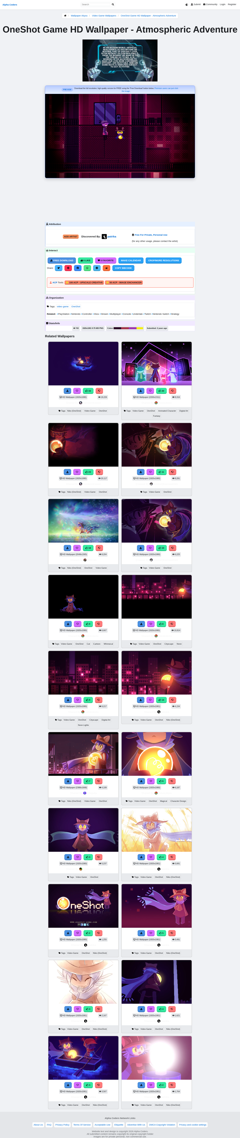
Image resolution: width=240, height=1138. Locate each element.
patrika (112, 236)
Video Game (90, 411)
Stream (104, 314)
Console (127, 314)
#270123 (117, 328)
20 (162, 391)
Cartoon (96, 644)
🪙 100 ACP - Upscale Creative (84, 282)
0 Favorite (107, 260)
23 (89, 472)
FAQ (49, 1125)
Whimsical (108, 644)
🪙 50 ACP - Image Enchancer (124, 282)
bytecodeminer (92, 869)
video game (62, 306)
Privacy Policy (62, 1125)
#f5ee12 (139, 328)
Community (211, 4)
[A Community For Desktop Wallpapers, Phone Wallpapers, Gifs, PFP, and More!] (65, 15)
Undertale (137, 314)
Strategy (174, 314)
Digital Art (183, 411)
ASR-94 (91, 560)
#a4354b (125, 328)
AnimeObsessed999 (166, 484)
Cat (88, 644)
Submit (197, 4)
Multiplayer (115, 314)
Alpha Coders (9, 4)
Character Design (178, 801)
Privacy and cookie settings (192, 1125)
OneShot (75, 306)
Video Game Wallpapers (104, 15)
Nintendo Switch (161, 314)
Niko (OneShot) (74, 411)
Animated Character (167, 411)
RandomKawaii (92, 402)
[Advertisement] (120, 199)
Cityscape (168, 644)
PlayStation (63, 314)
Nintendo (75, 314)
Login (222, 4)
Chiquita (92, 793)
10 (162, 548)
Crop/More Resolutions (163, 260)
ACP (54, 282)
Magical (163, 801)
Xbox (96, 314)
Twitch (147, 314)
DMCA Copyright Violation (162, 1125)
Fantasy (156, 416)
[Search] (113, 4)
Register (232, 4)
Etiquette (118, 1125)
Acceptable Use (102, 1125)
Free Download (62, 260)
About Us (38, 1125)
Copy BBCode (123, 268)
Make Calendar (131, 260)
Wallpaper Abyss (79, 15)
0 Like (86, 260)
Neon (179, 644)
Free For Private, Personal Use (151, 235)
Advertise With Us (136, 1125)
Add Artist (71, 236)
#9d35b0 (132, 328)
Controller (87, 314)
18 (89, 548)
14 (162, 700)
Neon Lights (83, 725)
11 (162, 472)
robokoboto (165, 402)
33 (89, 391)
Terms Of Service (82, 1125)
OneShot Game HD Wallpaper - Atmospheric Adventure (148, 15)
